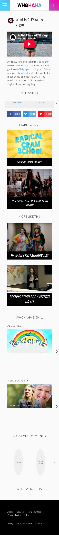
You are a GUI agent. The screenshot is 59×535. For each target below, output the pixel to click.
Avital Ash (42, 102)
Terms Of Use (34, 511)
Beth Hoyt (18, 462)
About (10, 511)
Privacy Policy (14, 515)
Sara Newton (17, 102)
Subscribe (28, 515)
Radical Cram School (29, 162)
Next (54, 462)
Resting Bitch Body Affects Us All (29, 299)
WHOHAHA (29, 5)
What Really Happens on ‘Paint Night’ (29, 203)
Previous (4, 462)
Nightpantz (26, 69)
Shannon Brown (41, 462)
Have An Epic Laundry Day (29, 255)
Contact (20, 511)
